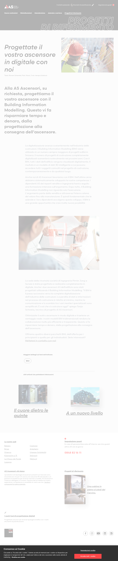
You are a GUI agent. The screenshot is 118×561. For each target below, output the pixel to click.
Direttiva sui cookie (18, 557)
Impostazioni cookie (88, 550)
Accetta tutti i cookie (87, 556)
